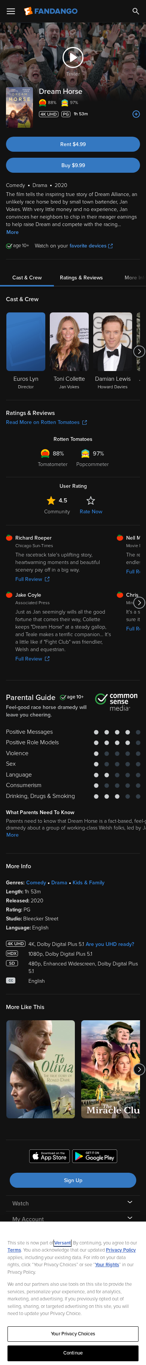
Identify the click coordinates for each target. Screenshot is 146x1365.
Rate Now (91, 511)
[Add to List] (136, 114)
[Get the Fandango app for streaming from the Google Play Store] (95, 1157)
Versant (62, 1243)
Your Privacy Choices (73, 1334)
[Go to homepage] (51, 11)
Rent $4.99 (73, 144)
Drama (59, 882)
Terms (14, 1250)
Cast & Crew (27, 278)
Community (57, 511)
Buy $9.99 (73, 165)
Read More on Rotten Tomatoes (43, 422)
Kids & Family (88, 882)
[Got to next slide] (139, 351)
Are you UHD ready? (110, 944)
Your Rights (107, 1265)
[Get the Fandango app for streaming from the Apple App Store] (49, 1157)
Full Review (28, 579)
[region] (73, 1293)
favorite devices (88, 246)
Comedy (36, 882)
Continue (73, 1353)
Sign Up (73, 1180)
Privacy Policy (121, 1250)
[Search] (136, 11)
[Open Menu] (11, 11)
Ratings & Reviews (81, 278)
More (12, 232)
